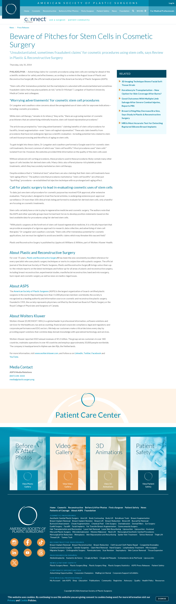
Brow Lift (126, 521)
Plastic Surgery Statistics (119, 565)
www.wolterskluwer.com (46, 353)
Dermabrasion (124, 523)
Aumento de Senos (74, 558)
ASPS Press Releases (140, 565)
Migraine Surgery (57, 550)
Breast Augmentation (140, 518)
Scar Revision (108, 550)
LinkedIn (79, 353)
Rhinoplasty (79, 534)
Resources (159, 580)
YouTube (14, 356)
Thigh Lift (159, 534)
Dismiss (162, 599)
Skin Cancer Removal (137, 550)
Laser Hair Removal (92, 529)
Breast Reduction (112, 521)
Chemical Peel (97, 523)
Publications (94, 580)
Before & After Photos (69, 11)
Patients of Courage (59, 510)
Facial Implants (78, 526)
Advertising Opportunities (61, 573)
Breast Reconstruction (82, 545)
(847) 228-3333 (17, 375)
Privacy (11, 600)
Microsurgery (151, 547)
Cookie (24, 600)
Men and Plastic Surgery (60, 532)
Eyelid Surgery (56, 526)
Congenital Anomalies (149, 545)
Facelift (67, 526)
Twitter (87, 353)
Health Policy (147, 580)
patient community (79, 20)
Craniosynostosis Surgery (61, 547)
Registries (117, 580)
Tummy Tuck (66, 537)
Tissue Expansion (155, 550)
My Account (55, 580)
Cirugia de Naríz (91, 558)
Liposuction (128, 529)
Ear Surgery (150, 523)
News (114, 11)
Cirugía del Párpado (108, 558)
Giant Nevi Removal (99, 547)
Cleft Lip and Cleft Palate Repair (124, 545)
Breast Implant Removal (60, 521)
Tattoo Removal (146, 534)
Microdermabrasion (80, 532)
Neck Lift (112, 532)
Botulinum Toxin (122, 518)
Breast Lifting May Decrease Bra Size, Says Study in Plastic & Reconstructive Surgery (141, 114)
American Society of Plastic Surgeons (88, 3)
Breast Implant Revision (82, 521)
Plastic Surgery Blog (78, 565)
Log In (171, 3)
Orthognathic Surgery (75, 550)
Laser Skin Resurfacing (111, 529)
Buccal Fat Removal (140, 521)
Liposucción (149, 558)
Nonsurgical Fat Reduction (61, 534)
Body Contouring (96, 518)
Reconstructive (49, 11)
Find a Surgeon (87, 11)
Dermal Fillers (137, 523)
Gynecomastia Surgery (128, 526)
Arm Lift (83, 518)
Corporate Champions (84, 573)
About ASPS (77, 510)
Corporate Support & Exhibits (125, 573)
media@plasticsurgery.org (22, 379)
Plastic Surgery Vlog (97, 565)
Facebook (96, 353)
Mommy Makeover (98, 532)
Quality (137, 580)
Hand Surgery (115, 547)
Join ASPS (66, 580)
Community (107, 580)
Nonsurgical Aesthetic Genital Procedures (136, 532)
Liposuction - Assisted (144, 529)
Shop (75, 580)
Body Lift (109, 518)
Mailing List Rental (103, 573)
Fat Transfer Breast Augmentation (101, 526)
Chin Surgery (110, 523)
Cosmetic (36, 11)
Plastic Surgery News (59, 565)
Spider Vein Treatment (127, 534)
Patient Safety (103, 11)
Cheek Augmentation (80, 523)
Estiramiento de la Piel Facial (130, 558)
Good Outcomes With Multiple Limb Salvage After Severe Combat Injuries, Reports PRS (141, 102)
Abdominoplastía (57, 558)
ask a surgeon (57, 20)
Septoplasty (121, 550)
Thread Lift (55, 537)
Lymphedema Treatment (133, 547)
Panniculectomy (94, 550)
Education (83, 580)
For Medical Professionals (162, 11)
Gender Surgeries (81, 547)
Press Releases (23, 27)
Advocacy (128, 580)
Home (26, 11)
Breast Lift (99, 521)
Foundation (124, 11)
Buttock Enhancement (59, 523)
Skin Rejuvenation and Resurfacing (101, 534)
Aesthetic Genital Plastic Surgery (64, 518)
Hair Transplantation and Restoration (66, 529)
